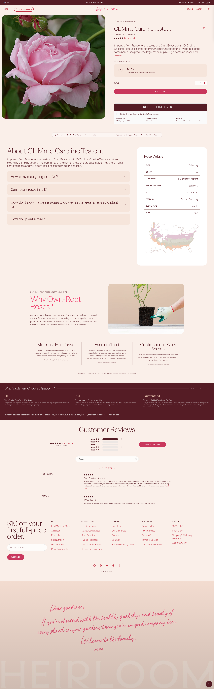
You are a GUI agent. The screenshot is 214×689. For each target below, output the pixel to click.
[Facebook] (100, 565)
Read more (118, 56)
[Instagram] (94, 565)
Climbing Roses (89, 526)
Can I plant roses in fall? (29, 189)
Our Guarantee (119, 530)
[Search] (209, 9)
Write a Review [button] (152, 444)
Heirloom (106, 572)
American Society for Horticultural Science (56, 360)
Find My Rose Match (61, 526)
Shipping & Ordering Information (182, 536)
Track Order (177, 530)
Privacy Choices (149, 535)
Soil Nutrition (57, 539)
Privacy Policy (148, 530)
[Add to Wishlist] (204, 28)
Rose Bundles (88, 535)
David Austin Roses (90, 530)
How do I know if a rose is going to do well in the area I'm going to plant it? (64, 204)
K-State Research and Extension (107, 362)
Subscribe (16, 557)
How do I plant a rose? (28, 219)
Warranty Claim (179, 542)
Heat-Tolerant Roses (91, 544)
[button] (118, 38)
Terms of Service (150, 539)
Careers (115, 535)
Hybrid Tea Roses (89, 539)
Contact (116, 539)
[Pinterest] (113, 565)
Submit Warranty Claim (123, 544)
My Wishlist (177, 526)
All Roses (55, 530)
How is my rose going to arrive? (34, 176)
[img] (88, 475)
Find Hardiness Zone (152, 544)
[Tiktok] (119, 565)
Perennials (56, 535)
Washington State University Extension (158, 364)
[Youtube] (107, 565)
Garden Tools (57, 544)
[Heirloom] (107, 9)
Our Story (116, 526)
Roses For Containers (91, 549)
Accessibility (148, 526)
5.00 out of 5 (67, 444)
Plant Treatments (59, 549)
